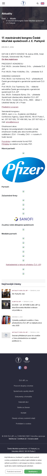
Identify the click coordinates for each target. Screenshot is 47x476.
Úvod (4, 18)
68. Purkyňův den (18, 294)
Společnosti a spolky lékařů (24, 391)
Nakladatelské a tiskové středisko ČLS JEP (23, 265)
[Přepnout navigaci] (3, 3)
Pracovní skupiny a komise (23, 386)
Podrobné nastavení (14, 471)
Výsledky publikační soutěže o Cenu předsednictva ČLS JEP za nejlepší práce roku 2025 (27, 322)
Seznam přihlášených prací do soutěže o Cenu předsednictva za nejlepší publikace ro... (26, 338)
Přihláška (5, 144)
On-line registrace (10, 59)
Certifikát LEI (21, 439)
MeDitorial (12, 439)
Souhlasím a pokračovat (33, 472)
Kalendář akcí (23, 402)
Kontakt (23, 413)
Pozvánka (6, 141)
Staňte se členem (23, 407)
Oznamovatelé (33, 439)
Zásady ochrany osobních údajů (23, 418)
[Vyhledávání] (37, 3)
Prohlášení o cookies (23, 424)
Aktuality (13, 18)
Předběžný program (10, 107)
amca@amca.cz (12, 122)
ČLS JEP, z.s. (23, 380)
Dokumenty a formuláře (23, 397)
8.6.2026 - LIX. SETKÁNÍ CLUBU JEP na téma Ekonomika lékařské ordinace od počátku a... (26, 307)
